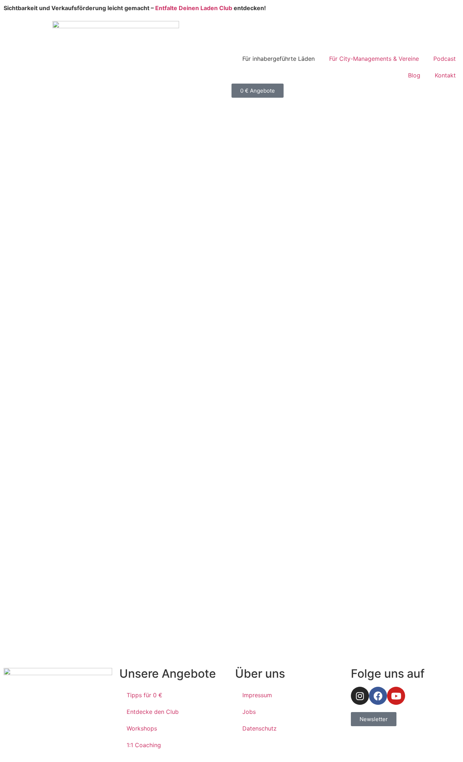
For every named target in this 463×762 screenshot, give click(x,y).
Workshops (142, 728)
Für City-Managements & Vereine (374, 58)
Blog (414, 75)
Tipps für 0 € (144, 695)
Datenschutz (259, 728)
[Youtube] (396, 696)
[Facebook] (378, 696)
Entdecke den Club (153, 711)
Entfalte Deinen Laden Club (193, 8)
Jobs (249, 711)
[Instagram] (360, 696)
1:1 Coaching (144, 745)
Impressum (257, 695)
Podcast (444, 58)
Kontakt (445, 75)
